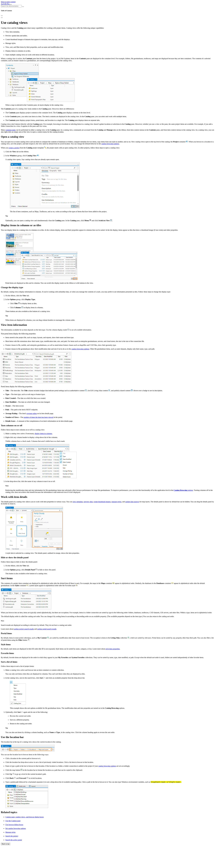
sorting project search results (24, 629)
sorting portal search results (46, 629)
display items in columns (43, 434)
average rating (32, 413)
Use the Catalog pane (12, 821)
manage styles (116, 502)
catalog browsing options (110, 144)
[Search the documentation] (23, 6)
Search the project (11, 836)
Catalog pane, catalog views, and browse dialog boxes (24, 817)
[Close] (2, 15)
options (183, 490)
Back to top (5, 844)
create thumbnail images (102, 502)
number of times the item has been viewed (38, 417)
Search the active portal (13, 840)
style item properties (113, 649)
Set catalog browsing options (15, 828)
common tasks (10, 130)
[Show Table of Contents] (2, 17)
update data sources (132, 502)
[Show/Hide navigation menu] (11, 4)
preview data (88, 502)
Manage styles (10, 832)
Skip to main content (8, 2)
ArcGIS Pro (5, 4)
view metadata (78, 502)
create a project (14, 148)
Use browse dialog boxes (14, 825)
